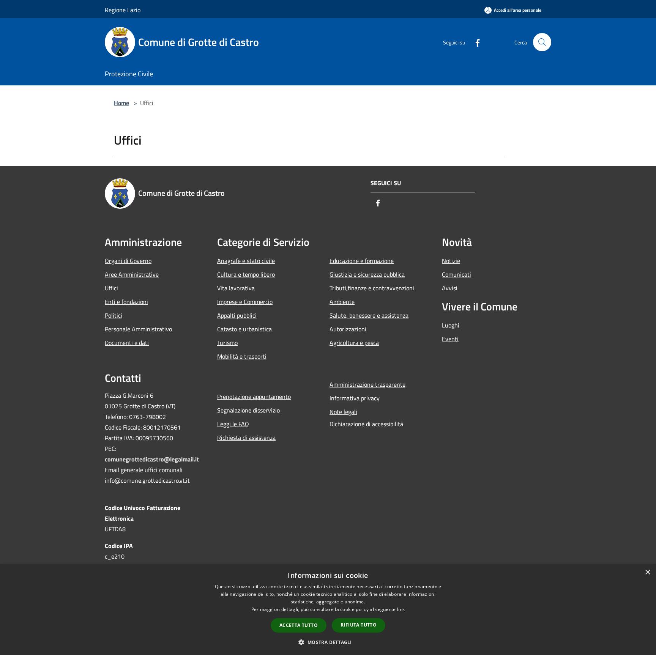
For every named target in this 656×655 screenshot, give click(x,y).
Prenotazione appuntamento (254, 396)
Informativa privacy (355, 398)
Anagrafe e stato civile (246, 260)
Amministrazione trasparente (367, 384)
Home (121, 102)
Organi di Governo (128, 260)
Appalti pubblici (237, 315)
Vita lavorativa (236, 288)
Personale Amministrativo (138, 329)
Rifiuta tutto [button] (359, 625)
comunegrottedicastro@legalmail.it (152, 459)
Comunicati (456, 274)
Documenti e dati (127, 342)
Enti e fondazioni (126, 301)
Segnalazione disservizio (248, 410)
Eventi (450, 338)
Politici (113, 315)
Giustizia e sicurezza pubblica (367, 274)
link (401, 609)
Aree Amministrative (132, 274)
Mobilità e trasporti (241, 356)
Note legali (343, 411)
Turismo (227, 342)
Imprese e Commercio (245, 301)
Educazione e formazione (362, 260)
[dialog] (328, 609)
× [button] (647, 572)
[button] (328, 642)
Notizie (451, 260)
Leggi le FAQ (233, 423)
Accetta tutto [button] (298, 625)
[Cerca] (542, 42)
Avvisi (449, 288)
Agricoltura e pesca (354, 342)
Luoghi (450, 325)
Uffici (111, 288)
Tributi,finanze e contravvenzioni (372, 288)
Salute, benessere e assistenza (369, 315)
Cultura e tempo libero (246, 274)
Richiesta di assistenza (246, 437)
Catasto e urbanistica (244, 329)
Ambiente (342, 301)
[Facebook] (474, 42)
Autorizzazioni (348, 329)
